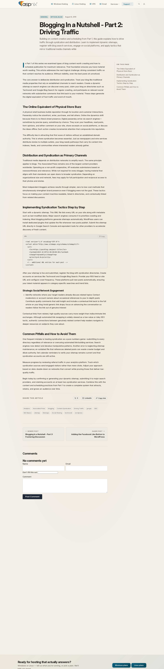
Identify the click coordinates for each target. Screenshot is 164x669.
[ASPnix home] (27, 4)
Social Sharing (57, 413)
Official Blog (56, 17)
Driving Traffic (79, 408)
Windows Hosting (61, 4)
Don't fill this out (30, 472)
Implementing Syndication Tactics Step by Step (126, 82)
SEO (95, 408)
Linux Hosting (80, 4)
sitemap (37, 413)
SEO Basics (27, 413)
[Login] (144, 4)
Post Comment (32, 496)
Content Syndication (64, 408)
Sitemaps (46, 413)
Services (114, 4)
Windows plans (121, 665)
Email (104, 4)
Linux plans (139, 665)
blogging (51, 408)
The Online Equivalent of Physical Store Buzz (126, 70)
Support (127, 4)
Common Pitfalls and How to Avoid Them (127, 88)
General (44, 17)
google (89, 408)
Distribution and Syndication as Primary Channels (128, 76)
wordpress (78, 413)
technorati (68, 413)
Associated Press (39, 408)
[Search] (139, 4)
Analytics (27, 408)
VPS (93, 4)
